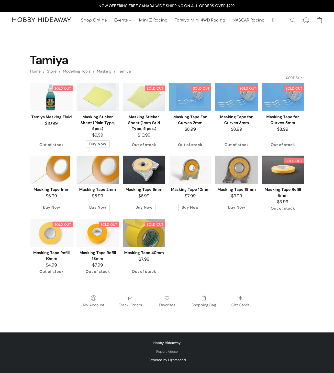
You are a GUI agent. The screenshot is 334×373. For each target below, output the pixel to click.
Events (121, 20)
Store (51, 71)
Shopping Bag (203, 305)
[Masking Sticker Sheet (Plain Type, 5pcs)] (98, 97)
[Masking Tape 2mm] (98, 170)
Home (35, 71)
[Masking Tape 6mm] (144, 170)
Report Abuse (167, 351)
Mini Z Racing (153, 20)
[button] (41, 20)
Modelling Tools (76, 71)
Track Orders (130, 305)
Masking (104, 71)
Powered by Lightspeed (167, 360)
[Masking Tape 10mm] (190, 170)
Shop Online (94, 20)
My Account (93, 305)
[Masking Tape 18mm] (236, 170)
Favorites (167, 305)
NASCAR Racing (249, 20)
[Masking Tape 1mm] (51, 170)
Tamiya (124, 71)
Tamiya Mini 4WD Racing (200, 20)
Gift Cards (240, 305)
